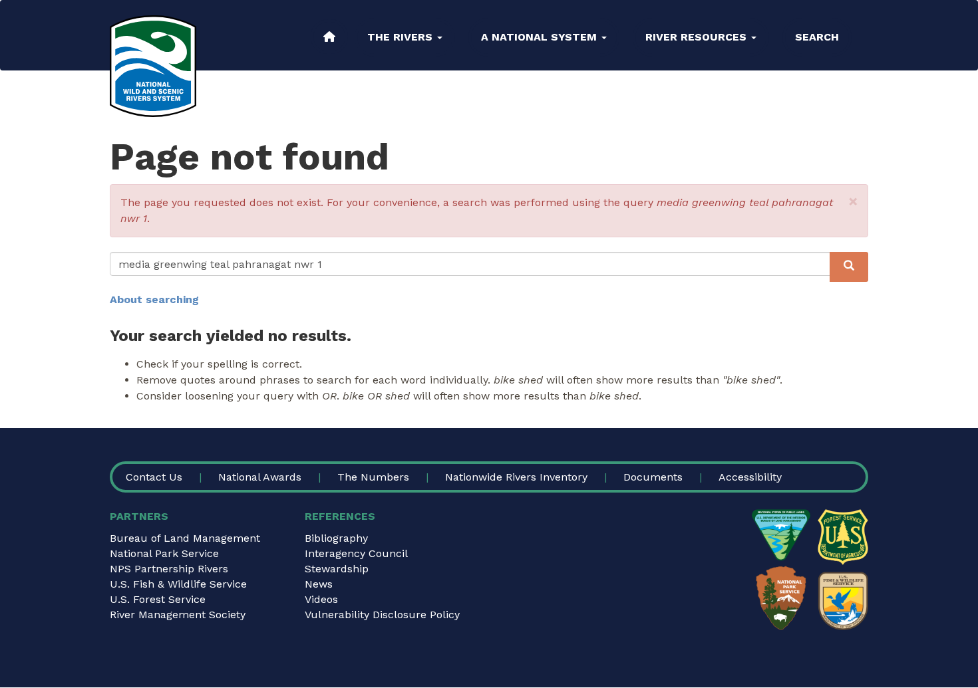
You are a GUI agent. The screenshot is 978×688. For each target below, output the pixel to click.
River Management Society (177, 615)
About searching (154, 299)
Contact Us (154, 477)
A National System (540, 37)
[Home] (153, 66)
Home (329, 36)
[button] (853, 201)
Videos (321, 599)
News (319, 584)
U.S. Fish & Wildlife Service (178, 584)
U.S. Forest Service (158, 599)
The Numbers (373, 477)
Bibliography (336, 538)
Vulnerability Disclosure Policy (382, 615)
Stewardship (337, 569)
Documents (653, 477)
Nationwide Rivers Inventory (516, 477)
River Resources (697, 37)
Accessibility (750, 477)
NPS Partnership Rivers (169, 569)
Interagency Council (356, 553)
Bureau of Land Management (185, 538)
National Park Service (164, 553)
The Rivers (401, 37)
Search (817, 37)
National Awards (259, 477)
